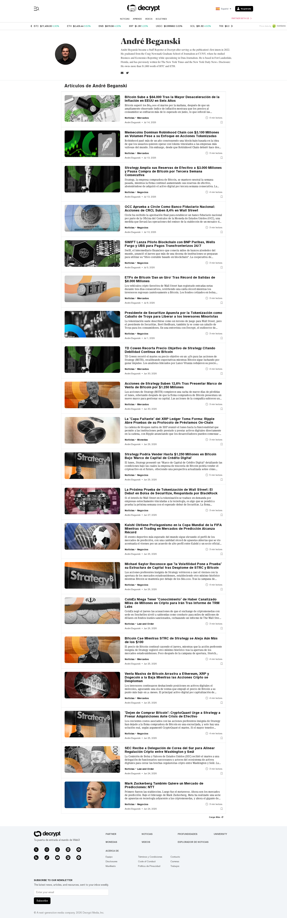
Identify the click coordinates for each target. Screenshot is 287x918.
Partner (111, 834)
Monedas (111, 842)
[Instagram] (47, 849)
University (220, 834)
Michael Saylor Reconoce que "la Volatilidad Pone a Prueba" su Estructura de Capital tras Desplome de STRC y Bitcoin (173, 565)
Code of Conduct (147, 861)
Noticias (125, 19)
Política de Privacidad (149, 866)
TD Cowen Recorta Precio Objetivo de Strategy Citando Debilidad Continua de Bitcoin (170, 350)
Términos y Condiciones (150, 856)
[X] (36, 849)
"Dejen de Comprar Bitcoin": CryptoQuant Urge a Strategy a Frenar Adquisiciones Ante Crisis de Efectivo (172, 714)
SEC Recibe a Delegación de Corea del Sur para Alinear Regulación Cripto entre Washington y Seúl (170, 749)
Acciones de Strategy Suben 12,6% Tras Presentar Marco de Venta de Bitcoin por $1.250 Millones (173, 385)
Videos (148, 19)
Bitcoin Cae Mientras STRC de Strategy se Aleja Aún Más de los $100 (171, 640)
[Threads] (57, 849)
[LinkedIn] (68, 849)
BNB (101, 26)
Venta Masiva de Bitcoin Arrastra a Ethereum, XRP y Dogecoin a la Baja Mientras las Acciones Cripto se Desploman (167, 677)
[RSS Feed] (36, 857)
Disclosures (111, 861)
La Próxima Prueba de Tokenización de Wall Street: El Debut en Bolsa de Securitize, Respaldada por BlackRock (171, 491)
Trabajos (174, 866)
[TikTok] (47, 857)
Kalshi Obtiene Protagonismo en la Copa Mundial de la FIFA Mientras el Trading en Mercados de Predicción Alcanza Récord (173, 528)
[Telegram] (78, 857)
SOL (192, 26)
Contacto (175, 856)
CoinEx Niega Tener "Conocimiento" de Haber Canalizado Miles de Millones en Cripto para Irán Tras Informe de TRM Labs (172, 602)
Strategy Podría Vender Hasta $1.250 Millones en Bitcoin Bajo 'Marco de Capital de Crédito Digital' (170, 456)
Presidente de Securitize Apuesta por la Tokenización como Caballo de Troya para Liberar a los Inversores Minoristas (173, 314)
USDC (159, 26)
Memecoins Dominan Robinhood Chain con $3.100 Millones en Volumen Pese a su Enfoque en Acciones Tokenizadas (172, 134)
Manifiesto (111, 866)
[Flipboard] (68, 857)
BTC (36, 26)
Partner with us (240, 18)
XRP (131, 26)
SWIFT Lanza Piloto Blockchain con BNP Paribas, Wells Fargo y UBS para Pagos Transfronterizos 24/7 (170, 244)
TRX (221, 26)
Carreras (174, 861)
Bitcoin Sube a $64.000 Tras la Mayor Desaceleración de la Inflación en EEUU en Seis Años (172, 98)
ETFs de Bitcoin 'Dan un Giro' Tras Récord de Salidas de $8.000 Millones (170, 279)
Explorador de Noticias (193, 842)
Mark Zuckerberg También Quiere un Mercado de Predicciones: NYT (164, 785)
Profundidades (187, 834)
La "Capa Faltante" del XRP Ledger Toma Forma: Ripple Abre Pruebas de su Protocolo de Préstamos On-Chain (169, 420)
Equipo (109, 856)
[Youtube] (57, 857)
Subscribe (42, 900)
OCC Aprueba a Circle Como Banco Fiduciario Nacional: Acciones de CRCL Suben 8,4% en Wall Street (170, 208)
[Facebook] (78, 849)
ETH (69, 26)
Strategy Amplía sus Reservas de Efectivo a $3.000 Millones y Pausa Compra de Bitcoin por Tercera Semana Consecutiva (173, 171)
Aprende (137, 19)
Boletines (161, 19)
